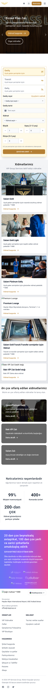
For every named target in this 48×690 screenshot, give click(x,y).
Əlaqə (4, 670)
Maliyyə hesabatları (10, 659)
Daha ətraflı (10, 416)
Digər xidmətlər (14, 41)
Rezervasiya (36, 3)
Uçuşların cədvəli (38, 96)
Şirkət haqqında (8, 644)
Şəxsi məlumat (22, 152)
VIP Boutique (7, 631)
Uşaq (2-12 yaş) (31, 126)
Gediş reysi (7, 96)
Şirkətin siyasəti (8, 648)
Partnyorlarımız (8, 655)
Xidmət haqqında (15, 33)
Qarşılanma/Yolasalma (11, 628)
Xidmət (6, 116)
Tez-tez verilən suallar (35, 620)
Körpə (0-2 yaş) (9, 136)
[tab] (24, 72)
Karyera (5, 666)
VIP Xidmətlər (7, 620)
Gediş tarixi (7, 106)
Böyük (5, 126)
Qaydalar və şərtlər (9, 651)
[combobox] (22, 101)
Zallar (4, 624)
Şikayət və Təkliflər (9, 663)
